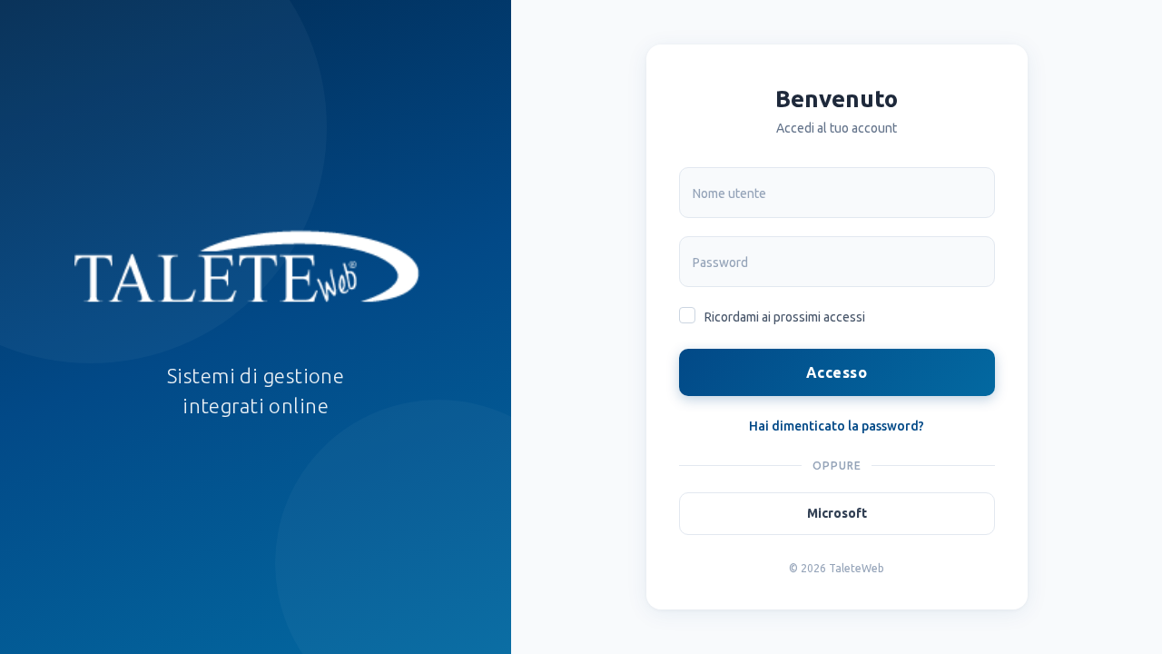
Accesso (836, 372)
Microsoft (837, 513)
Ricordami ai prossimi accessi (784, 317)
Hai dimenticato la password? (836, 426)
